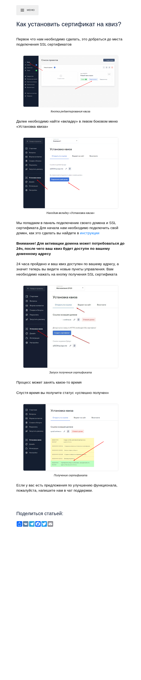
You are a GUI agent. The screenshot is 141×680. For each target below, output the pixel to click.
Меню (30, 10)
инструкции (89, 233)
